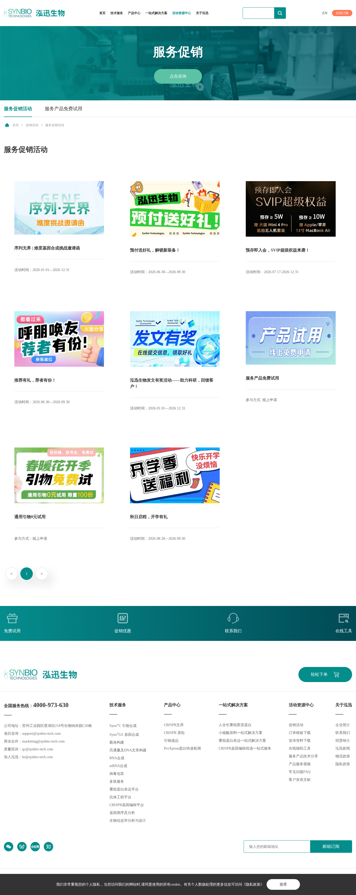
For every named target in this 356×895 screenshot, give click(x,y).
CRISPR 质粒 (174, 733)
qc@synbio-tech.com (37, 749)
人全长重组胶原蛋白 (235, 725)
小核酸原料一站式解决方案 (240, 733)
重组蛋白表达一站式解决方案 (242, 741)
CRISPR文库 (174, 725)
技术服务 (117, 13)
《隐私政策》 (253, 884)
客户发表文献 (300, 780)
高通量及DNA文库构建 (127, 750)
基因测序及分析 (122, 813)
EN (324, 13)
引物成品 (171, 741)
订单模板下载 (300, 733)
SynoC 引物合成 (123, 726)
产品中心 (134, 13)
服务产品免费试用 (63, 108)
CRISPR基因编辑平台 (126, 805)
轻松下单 (319, 674)
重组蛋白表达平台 (124, 789)
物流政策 (342, 756)
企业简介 (342, 725)
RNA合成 (116, 758)
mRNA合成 (118, 766)
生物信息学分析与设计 (127, 821)
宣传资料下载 (300, 741)
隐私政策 (342, 764)
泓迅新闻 (342, 748)
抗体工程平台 (120, 797)
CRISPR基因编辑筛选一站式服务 (245, 748)
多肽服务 (116, 781)
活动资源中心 (181, 13)
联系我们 (342, 733)
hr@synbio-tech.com (37, 757)
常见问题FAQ (299, 772)
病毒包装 (116, 774)
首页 (102, 13)
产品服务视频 (300, 764)
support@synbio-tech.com (41, 733)
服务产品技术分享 (303, 756)
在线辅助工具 (300, 748)
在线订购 (342, 13)
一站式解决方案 (156, 13)
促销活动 (32, 125)
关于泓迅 (202, 13)
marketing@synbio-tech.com (43, 741)
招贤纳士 (342, 741)
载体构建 (116, 742)
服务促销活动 (18, 108)
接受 (283, 884)
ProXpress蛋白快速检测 (182, 748)
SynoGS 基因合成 (124, 735)
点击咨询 (178, 76)
